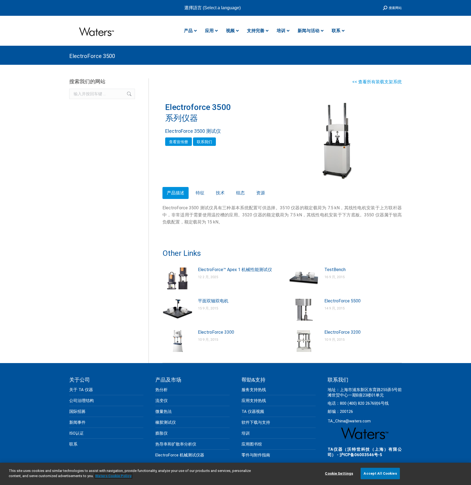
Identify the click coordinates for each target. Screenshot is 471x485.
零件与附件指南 (255, 455)
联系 (73, 444)
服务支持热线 (253, 389)
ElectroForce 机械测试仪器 (179, 455)
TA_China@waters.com (349, 421)
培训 (245, 433)
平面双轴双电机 (213, 300)
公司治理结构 (81, 400)
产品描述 (175, 192)
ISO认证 (76, 433)
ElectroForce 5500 (342, 300)
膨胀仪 (161, 433)
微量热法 (163, 411)
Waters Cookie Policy (113, 476)
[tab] (175, 193)
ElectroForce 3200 (342, 332)
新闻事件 (77, 422)
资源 (260, 192)
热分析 (161, 389)
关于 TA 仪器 (81, 389)
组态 (240, 192)
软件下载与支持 (255, 422)
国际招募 (77, 411)
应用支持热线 (253, 400)
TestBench (335, 269)
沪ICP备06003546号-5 (361, 454)
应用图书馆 (251, 444)
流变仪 (161, 400)
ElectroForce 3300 (216, 332)
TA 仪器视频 (252, 411)
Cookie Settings (339, 473)
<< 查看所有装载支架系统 (377, 81)
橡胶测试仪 (165, 422)
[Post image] (177, 278)
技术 (220, 192)
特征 (200, 192)
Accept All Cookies (380, 473)
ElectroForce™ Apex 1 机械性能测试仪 (235, 269)
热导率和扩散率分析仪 (175, 444)
